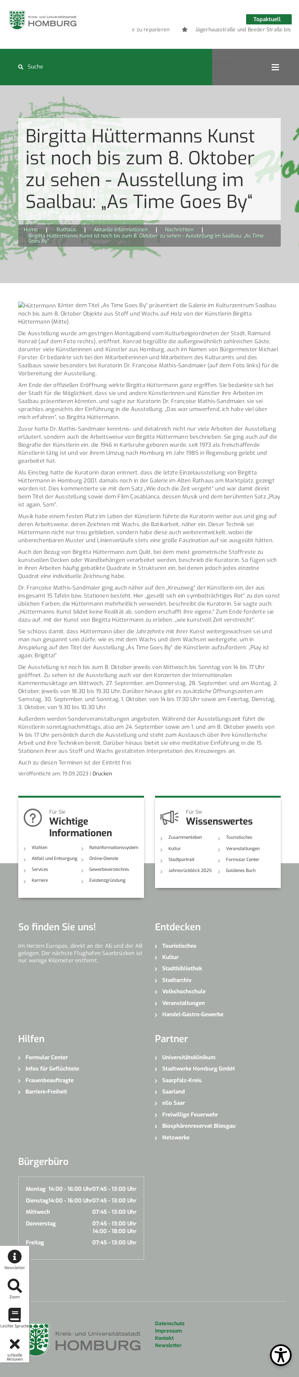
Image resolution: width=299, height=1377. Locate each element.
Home (31, 229)
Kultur (174, 849)
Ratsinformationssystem (113, 847)
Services (40, 869)
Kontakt (164, 1338)
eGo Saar (173, 1103)
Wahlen (39, 847)
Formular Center (242, 859)
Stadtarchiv (176, 980)
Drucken (102, 773)
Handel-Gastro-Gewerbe (193, 1014)
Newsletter (168, 1345)
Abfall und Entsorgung (54, 858)
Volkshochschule (184, 991)
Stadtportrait (181, 859)
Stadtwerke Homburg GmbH (198, 1068)
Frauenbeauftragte (50, 1080)
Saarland (173, 1091)
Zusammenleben (185, 837)
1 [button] (206, 31)
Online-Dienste (103, 858)
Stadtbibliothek (182, 968)
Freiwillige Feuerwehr (190, 1114)
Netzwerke (176, 1137)
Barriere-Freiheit (46, 1091)
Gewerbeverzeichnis (109, 869)
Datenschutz (170, 1323)
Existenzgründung (107, 880)
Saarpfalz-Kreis (182, 1080)
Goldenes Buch (241, 870)
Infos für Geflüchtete (52, 1068)
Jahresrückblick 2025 (190, 870)
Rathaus (66, 229)
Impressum (168, 1330)
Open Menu (275, 67)
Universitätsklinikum (188, 1057)
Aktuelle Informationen (121, 229)
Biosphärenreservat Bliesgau (199, 1126)
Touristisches (239, 837)
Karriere (40, 880)
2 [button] (217, 31)
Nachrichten (179, 229)
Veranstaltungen (243, 849)
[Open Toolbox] (281, 1355)
